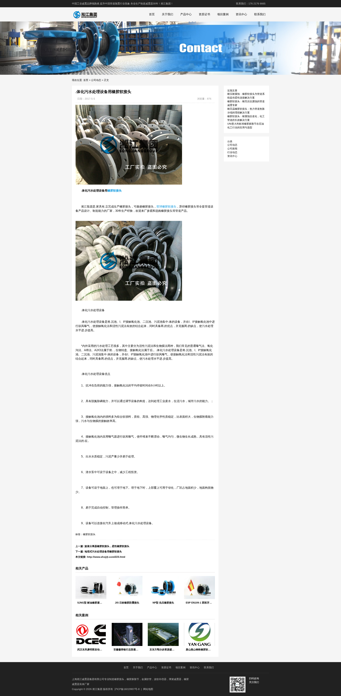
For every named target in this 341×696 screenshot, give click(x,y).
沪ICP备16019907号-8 (127, 689)
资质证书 (204, 14)
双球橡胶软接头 (166, 206)
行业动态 (232, 152)
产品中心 (186, 14)
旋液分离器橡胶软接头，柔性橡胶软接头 (107, 546)
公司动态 (96, 80)
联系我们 (260, 14)
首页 (152, 14)
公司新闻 (232, 148)
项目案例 (223, 14)
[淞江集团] (85, 14)
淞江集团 (97, 689)
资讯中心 (241, 14)
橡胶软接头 (114, 190)
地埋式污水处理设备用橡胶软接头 (103, 551)
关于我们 (167, 14)
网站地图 (148, 689)
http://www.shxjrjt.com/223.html (106, 556)
